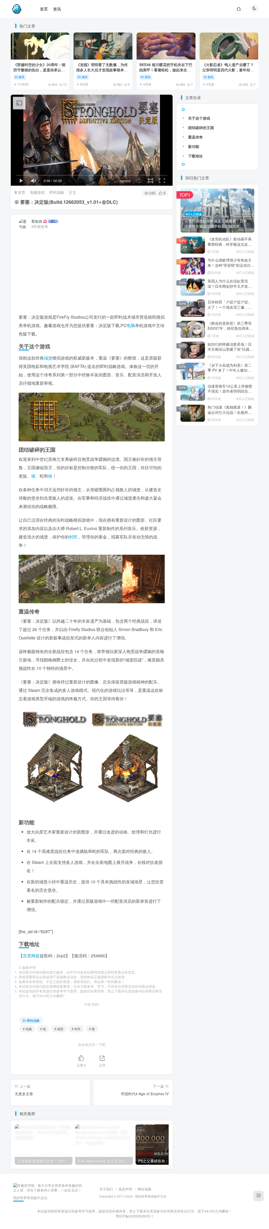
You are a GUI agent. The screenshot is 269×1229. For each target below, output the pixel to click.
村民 (73, 537)
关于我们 (106, 1189)
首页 (21, 192)
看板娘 (36, 221)
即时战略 (56, 192)
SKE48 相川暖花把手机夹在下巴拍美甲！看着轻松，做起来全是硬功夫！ (165, 69)
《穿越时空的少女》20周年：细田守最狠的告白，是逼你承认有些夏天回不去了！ (39, 69)
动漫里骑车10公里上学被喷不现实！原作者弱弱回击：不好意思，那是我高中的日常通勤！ (230, 393)
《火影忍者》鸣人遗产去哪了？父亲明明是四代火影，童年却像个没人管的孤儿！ (228, 69)
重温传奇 (195, 137)
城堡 (48, 358)
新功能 (193, 146)
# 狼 (43, 1029)
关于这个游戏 (199, 118)
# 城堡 (58, 1029)
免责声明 (125, 1189)
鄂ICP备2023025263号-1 (134, 1216)
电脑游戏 (37, 192)
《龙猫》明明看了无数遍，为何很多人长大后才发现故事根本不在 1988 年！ (102, 69)
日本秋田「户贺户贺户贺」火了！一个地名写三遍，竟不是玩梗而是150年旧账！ (230, 307)
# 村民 (76, 1029)
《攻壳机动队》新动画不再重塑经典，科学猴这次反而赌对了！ (230, 244)
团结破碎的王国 (201, 127)
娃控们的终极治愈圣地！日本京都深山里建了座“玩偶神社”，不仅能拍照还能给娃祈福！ (230, 351)
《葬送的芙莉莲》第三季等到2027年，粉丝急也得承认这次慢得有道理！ (230, 328)
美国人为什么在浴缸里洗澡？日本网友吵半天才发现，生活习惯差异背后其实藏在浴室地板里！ (230, 288)
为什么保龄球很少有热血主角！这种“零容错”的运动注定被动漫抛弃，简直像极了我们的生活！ (231, 267)
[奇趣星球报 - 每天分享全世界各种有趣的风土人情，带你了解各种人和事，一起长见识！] (48, 1187)
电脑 (131, 325)
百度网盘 (31, 956)
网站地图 (144, 1189)
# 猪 (92, 1029)
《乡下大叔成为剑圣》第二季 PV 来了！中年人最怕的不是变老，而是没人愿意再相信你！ (230, 372)
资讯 (21, 77)
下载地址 (195, 155)
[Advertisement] (92, 276)
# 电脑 (27, 1029)
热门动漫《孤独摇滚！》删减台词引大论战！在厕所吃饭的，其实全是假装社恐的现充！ (230, 414)
